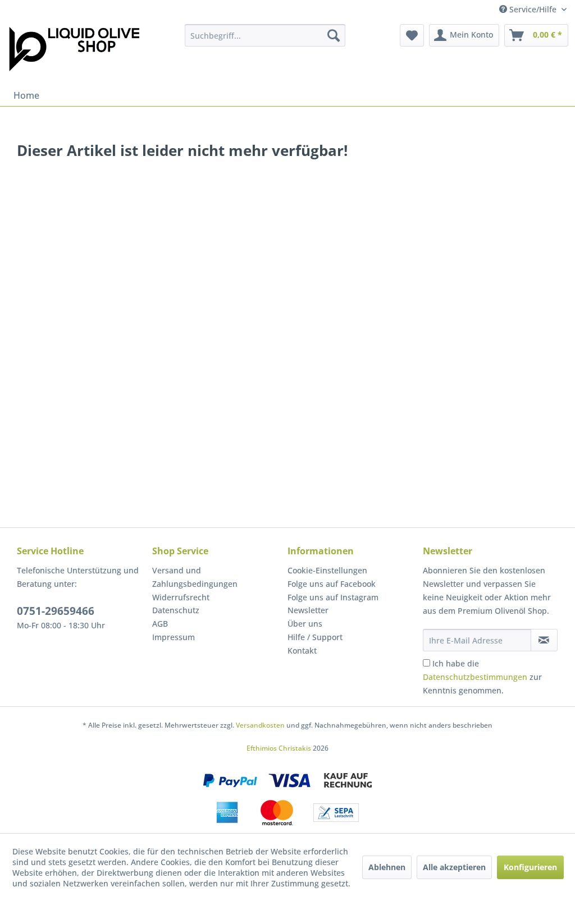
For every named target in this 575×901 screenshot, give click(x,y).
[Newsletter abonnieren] (544, 640)
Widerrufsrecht (180, 597)
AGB (160, 623)
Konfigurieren (530, 867)
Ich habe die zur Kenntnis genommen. (482, 677)
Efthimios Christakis (279, 748)
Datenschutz (175, 610)
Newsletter (308, 610)
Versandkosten (260, 725)
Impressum (173, 637)
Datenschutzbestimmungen (475, 677)
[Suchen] (333, 35)
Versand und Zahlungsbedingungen (195, 577)
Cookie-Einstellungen (327, 570)
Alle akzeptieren (454, 867)
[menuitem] (265, 35)
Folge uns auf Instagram (333, 597)
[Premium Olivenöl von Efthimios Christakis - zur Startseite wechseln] (74, 51)
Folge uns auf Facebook (332, 583)
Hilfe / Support (315, 637)
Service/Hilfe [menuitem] (533, 9)
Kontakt (302, 650)
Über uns (305, 623)
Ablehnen (386, 867)
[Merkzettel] (412, 35)
